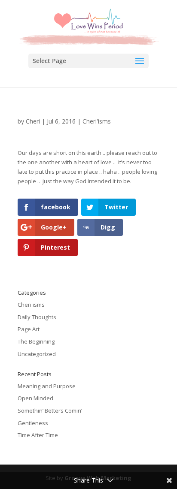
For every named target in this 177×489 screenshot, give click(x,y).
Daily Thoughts (37, 317)
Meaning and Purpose (47, 386)
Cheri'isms (96, 121)
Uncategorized (37, 354)
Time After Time (38, 435)
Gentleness (33, 423)
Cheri (33, 121)
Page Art (29, 329)
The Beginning (36, 341)
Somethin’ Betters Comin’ (50, 410)
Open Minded (35, 398)
